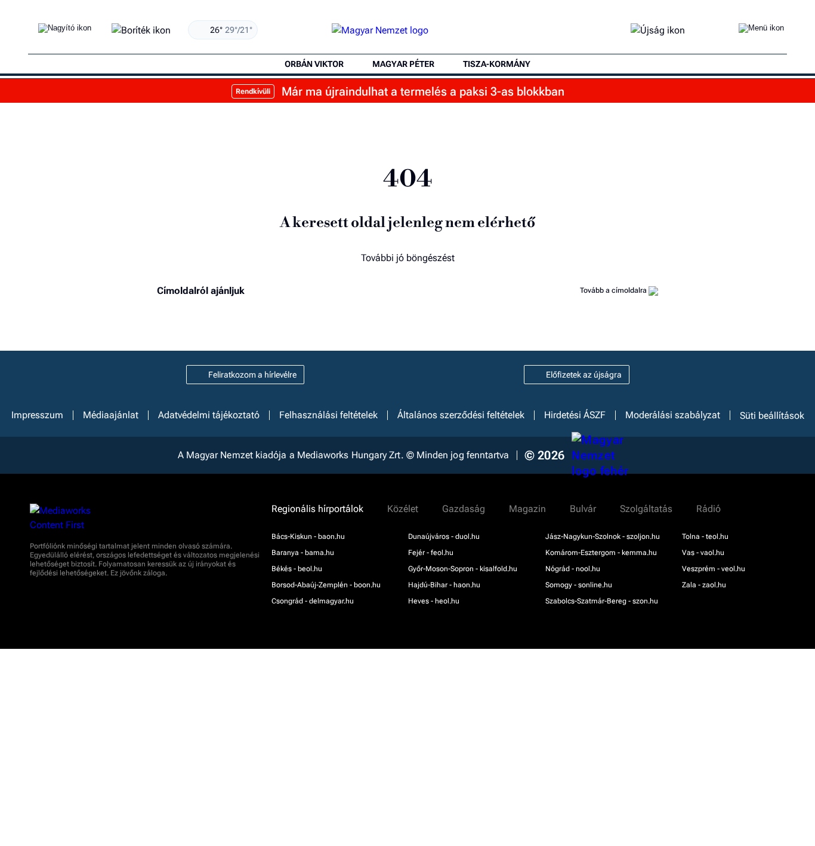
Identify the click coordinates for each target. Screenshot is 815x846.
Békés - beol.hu (296, 569)
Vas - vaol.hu (703, 552)
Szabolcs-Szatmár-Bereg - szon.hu (601, 601)
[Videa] (430, 374)
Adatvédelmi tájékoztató (209, 415)
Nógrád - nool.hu (572, 569)
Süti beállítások (772, 415)
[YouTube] (463, 374)
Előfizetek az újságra (584, 374)
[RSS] (495, 374)
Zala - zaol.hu (704, 585)
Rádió (708, 509)
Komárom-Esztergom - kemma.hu (601, 552)
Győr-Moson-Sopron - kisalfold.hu (462, 569)
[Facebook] (331, 374)
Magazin (527, 509)
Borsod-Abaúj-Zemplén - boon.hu (326, 585)
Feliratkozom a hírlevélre (252, 374)
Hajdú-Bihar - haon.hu (444, 585)
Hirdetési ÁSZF (575, 415)
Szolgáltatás (646, 509)
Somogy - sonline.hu (578, 585)
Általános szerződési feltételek (460, 415)
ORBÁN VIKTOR (314, 64)
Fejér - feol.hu (430, 552)
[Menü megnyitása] (761, 30)
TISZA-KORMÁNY (496, 64)
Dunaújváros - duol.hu (444, 536)
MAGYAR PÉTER (403, 64)
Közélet (402, 509)
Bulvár (583, 509)
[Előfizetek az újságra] (658, 30)
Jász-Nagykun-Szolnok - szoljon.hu (602, 536)
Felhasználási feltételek (328, 415)
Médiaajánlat (110, 415)
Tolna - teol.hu (705, 536)
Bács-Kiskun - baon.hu (308, 536)
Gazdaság (463, 509)
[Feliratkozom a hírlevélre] (141, 30)
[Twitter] (397, 374)
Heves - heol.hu (433, 601)
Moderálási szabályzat (672, 415)
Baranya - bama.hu (302, 552)
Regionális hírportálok (317, 509)
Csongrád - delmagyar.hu (312, 601)
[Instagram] (364, 374)
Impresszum (37, 415)
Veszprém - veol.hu (713, 569)
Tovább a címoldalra (614, 290)
